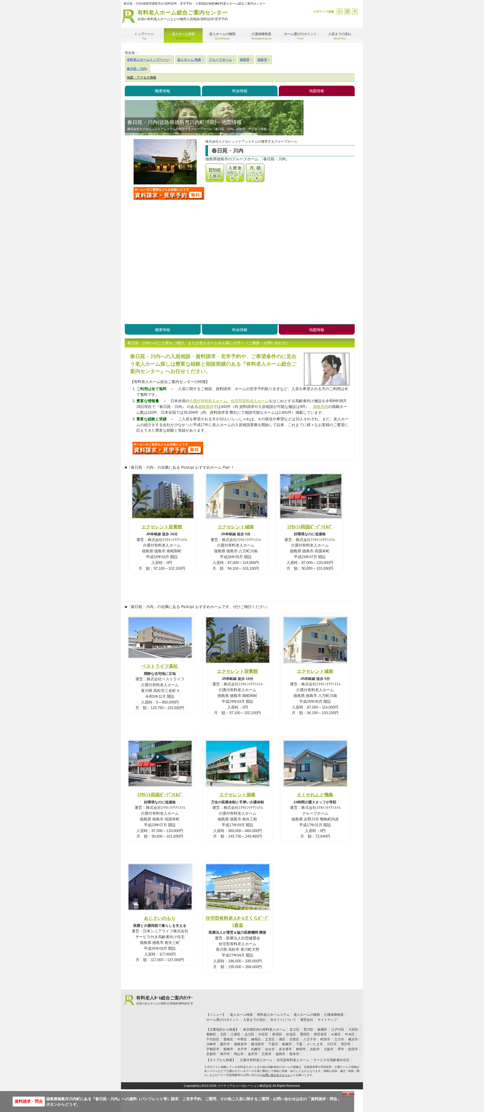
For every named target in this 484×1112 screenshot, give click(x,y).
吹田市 (353, 1049)
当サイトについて (283, 1020)
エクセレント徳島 (237, 794)
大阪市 (329, 1049)
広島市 (266, 1054)
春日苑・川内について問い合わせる (169, 193)
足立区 (294, 1029)
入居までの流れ (254, 1020)
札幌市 (256, 1049)
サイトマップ (327, 1020)
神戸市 (225, 1054)
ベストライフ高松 (160, 666)
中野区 (242, 1039)
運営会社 (306, 1020)
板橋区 (322, 1029)
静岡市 (301, 1049)
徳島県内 (205, 406)
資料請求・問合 (29, 1101)
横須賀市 (257, 1044)
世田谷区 (320, 1034)
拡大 (355, 11)
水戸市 (242, 1049)
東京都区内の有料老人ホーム (264, 1029)
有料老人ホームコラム (273, 1014)
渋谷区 (263, 1034)
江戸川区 (337, 1029)
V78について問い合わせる (168, 448)
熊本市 (294, 1054)
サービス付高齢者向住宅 (331, 1060)
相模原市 (240, 1044)
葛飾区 (211, 1034)
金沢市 (253, 1054)
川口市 (332, 1044)
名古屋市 (285, 1049)
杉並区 (291, 1034)
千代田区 (212, 1039)
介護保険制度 (334, 1014)
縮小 (340, 11)
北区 (223, 1034)
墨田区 (305, 1034)
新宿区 (277, 1034)
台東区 (336, 1034)
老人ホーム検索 (241, 1014)
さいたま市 (315, 1044)
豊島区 (228, 1039)
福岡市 (280, 1054)
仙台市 (270, 1049)
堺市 (341, 1049)
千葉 (299, 1044)
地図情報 (316, 91)
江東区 (235, 1034)
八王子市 (309, 1039)
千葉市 (273, 1044)
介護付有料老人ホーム (208, 401)
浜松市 (315, 1049)
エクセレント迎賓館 (161, 526)
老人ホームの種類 (307, 1014)
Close (348, 1093)
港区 (282, 1039)
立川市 (339, 1039)
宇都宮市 (212, 1049)
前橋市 (228, 1049)
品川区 (249, 1034)
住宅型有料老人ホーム (250, 401)
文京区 (270, 1039)
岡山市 (239, 1054)
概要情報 (162, 91)
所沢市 (346, 1044)
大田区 (353, 1029)
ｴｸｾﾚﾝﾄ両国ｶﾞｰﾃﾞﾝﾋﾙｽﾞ (309, 526)
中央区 (350, 1034)
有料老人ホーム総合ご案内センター (182, 15)
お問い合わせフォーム (276, 1074)
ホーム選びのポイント (222, 1020)
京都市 (211, 1054)
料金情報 (239, 91)
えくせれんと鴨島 (315, 794)
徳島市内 (320, 406)
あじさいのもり (160, 918)
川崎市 (211, 1044)
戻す (347, 11)
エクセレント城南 (236, 526)
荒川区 (308, 1029)
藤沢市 (225, 1044)
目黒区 (294, 1039)
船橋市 (287, 1044)
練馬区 (256, 1039)
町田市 (325, 1039)
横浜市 (353, 1039)
